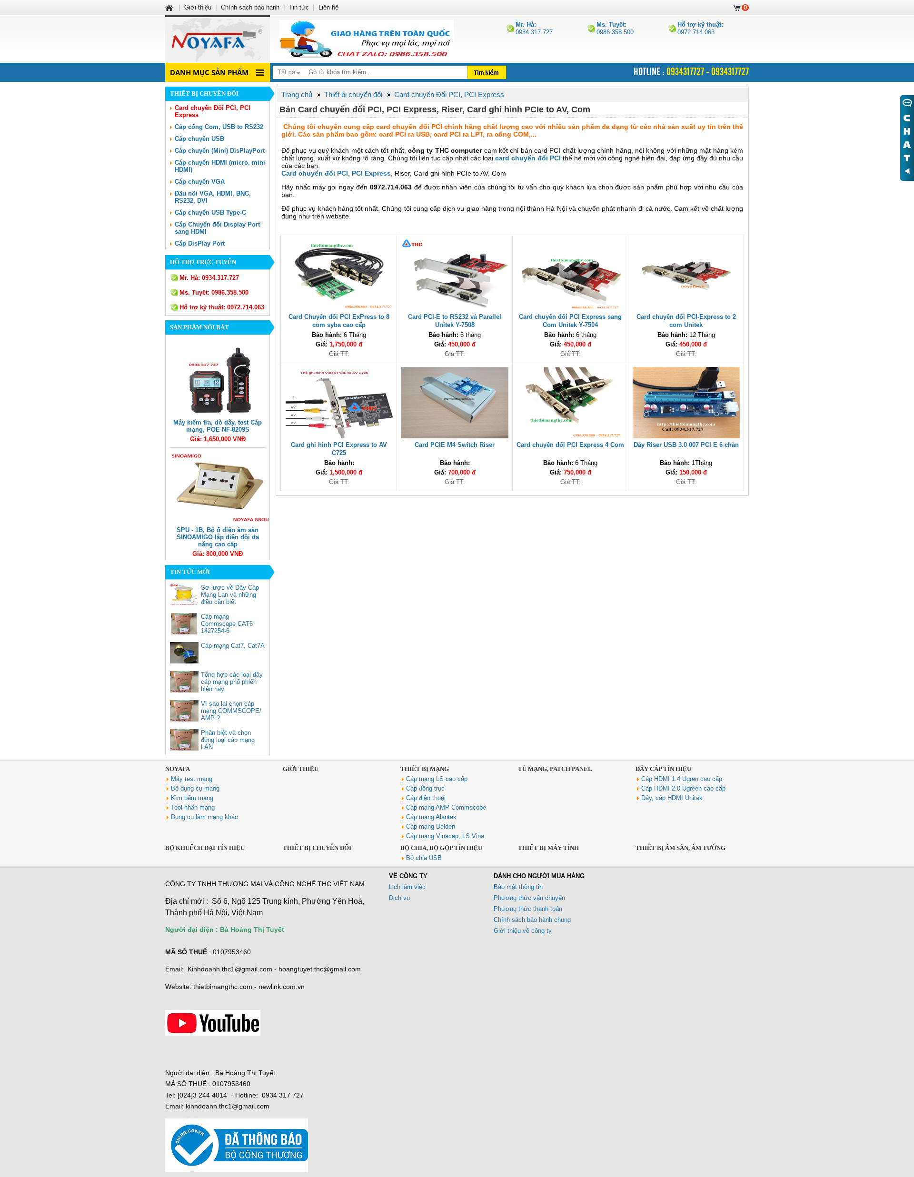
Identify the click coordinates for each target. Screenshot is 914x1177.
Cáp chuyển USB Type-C (210, 212)
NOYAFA (177, 768)
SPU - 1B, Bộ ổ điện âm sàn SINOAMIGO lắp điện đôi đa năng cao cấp (218, 537)
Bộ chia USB (424, 857)
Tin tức (299, 7)
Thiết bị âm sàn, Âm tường (680, 847)
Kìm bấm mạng (192, 797)
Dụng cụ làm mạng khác (204, 817)
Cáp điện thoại (426, 797)
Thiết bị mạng (424, 768)
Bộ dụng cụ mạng (195, 788)
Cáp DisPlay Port (200, 243)
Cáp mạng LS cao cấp (436, 778)
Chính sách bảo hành (250, 7)
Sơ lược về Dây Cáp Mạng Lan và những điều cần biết (230, 594)
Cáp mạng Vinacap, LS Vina (445, 836)
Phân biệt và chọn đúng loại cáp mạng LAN (228, 740)
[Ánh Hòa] (170, 7)
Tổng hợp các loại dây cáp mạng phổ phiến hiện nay (232, 681)
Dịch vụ (399, 897)
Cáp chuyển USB (199, 138)
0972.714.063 (700, 28)
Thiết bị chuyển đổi (317, 847)
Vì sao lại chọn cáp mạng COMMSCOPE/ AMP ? (231, 711)
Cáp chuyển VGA (200, 181)
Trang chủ (296, 94)
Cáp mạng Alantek (431, 817)
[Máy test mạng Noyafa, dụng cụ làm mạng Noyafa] (366, 39)
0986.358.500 (615, 28)
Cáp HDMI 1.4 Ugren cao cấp (681, 778)
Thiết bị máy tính (548, 847)
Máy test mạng (191, 778)
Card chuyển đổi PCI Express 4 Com (570, 444)
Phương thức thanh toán (528, 908)
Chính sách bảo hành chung (532, 919)
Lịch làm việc (407, 886)
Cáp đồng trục (425, 788)
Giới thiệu (300, 768)
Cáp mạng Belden (430, 826)
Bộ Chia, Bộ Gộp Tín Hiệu (441, 847)
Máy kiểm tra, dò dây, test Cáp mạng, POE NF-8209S (217, 426)
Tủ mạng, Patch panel (555, 768)
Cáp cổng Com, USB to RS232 (219, 126)
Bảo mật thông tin (518, 886)
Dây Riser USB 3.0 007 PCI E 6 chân (686, 444)
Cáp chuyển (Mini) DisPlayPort (220, 150)
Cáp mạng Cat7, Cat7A (233, 645)
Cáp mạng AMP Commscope (446, 807)
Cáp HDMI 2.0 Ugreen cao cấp (683, 788)
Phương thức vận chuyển (529, 897)
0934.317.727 (534, 28)
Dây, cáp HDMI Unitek (672, 797)
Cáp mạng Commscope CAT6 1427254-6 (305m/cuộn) (227, 627)
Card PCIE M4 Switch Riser (455, 444)
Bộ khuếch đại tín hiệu (205, 847)
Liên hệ (328, 7)
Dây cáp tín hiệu (663, 768)
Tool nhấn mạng (193, 807)
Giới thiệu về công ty (523, 930)
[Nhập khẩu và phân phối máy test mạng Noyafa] (217, 39)
